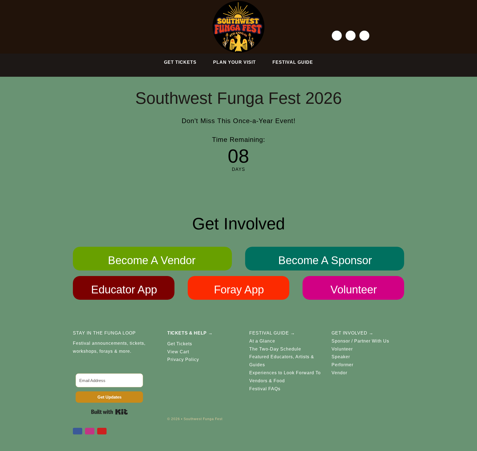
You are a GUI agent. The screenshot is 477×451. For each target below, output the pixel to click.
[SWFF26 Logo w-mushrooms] (238, 3)
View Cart (178, 351)
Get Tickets (179, 343)
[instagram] (350, 35)
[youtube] (364, 35)
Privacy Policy (183, 359)
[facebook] (336, 35)
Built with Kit (109, 412)
